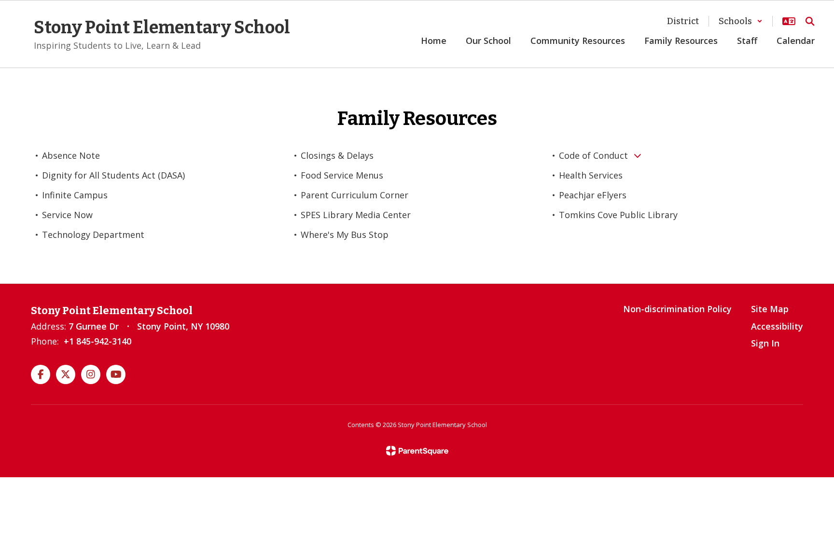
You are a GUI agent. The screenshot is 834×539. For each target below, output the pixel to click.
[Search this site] (810, 21)
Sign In (765, 343)
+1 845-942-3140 (97, 341)
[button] (741, 21)
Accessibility (777, 326)
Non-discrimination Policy (677, 309)
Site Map (770, 309)
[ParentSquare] (417, 450)
